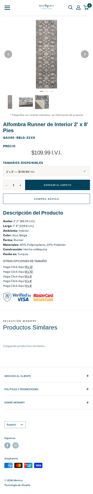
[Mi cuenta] (78, 7)
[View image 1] (10, 102)
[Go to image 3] (51, 91)
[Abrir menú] (7, 7)
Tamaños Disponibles (23, 163)
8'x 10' (29, 271)
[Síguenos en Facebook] (7, 445)
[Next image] (85, 54)
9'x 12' (29, 266)
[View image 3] (42, 102)
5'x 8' (28, 281)
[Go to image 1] (41, 91)
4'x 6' (28, 285)
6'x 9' (28, 276)
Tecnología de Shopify (17, 485)
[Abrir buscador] (70, 7)
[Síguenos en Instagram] (16, 445)
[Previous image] (8, 54)
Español (11, 424)
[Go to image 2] (46, 91)
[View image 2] (26, 102)
